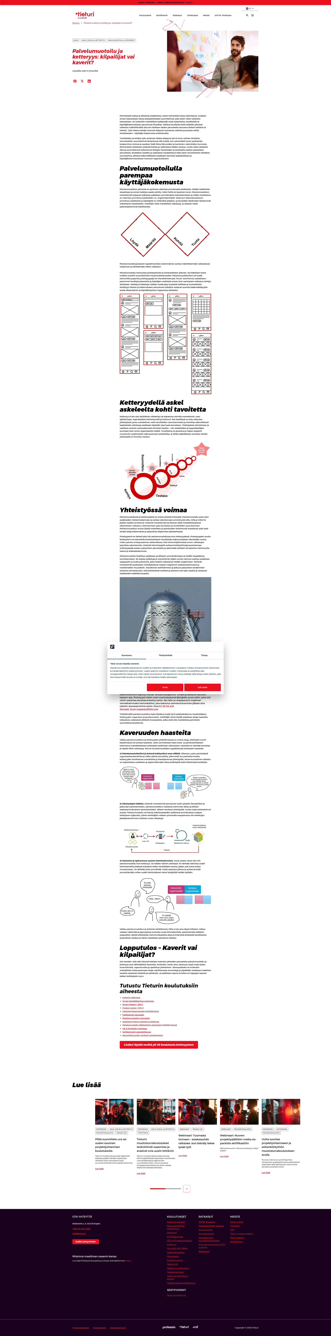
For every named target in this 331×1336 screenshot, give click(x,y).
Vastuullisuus (236, 1241)
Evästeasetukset (118, 1328)
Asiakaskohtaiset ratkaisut (211, 1226)
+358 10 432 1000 (81, 1229)
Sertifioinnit (162, 15)
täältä (128, 1261)
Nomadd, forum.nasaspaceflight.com (139, 709)
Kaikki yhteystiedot (86, 1241)
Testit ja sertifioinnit (176, 1295)
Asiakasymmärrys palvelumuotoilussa (140, 1022)
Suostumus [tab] (127, 655)
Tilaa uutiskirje (237, 1238)
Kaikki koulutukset (176, 1222)
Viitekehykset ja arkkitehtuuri (181, 1283)
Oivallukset (192, 15)
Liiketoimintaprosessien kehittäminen (140, 1011)
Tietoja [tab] (204, 655)
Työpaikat (234, 1226)
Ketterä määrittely (131, 998)
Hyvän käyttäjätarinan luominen (138, 1001)
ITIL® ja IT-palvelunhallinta (179, 1240)
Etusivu (76, 23)
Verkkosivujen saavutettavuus (136, 1032)
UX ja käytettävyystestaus (134, 1028)
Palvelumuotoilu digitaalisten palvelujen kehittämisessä (149, 1025)
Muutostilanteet (206, 1234)
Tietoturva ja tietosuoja (178, 1268)
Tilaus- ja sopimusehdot (241, 1234)
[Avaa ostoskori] (252, 15)
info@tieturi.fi (79, 1233)
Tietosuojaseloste (80, 1328)
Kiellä (165, 687)
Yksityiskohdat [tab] (165, 655)
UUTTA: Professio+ (223, 15)
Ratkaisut (177, 15)
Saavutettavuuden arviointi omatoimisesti (142, 1035)
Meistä (206, 15)
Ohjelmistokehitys (175, 1252)
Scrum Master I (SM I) (132, 1004)
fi (250, 8)
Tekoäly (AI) (172, 1264)
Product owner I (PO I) (133, 1008)
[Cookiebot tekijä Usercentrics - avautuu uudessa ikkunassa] (209, 647)
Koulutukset (145, 15)
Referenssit (204, 1251)
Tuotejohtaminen (175, 1272)
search (247, 15)
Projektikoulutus (175, 1260)
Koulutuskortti (205, 1230)
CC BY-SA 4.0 (166, 706)
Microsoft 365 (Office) (177, 1248)
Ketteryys (171, 1244)
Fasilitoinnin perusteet (133, 1015)
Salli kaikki (202, 687)
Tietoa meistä (236, 1222)
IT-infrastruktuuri (175, 1237)
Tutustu (189, 2)
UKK (232, 1230)
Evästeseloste (99, 1328)
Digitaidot (172, 1233)
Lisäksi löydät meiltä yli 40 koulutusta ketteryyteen (159, 1044)
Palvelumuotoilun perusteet (136, 1018)
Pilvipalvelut (173, 1256)
